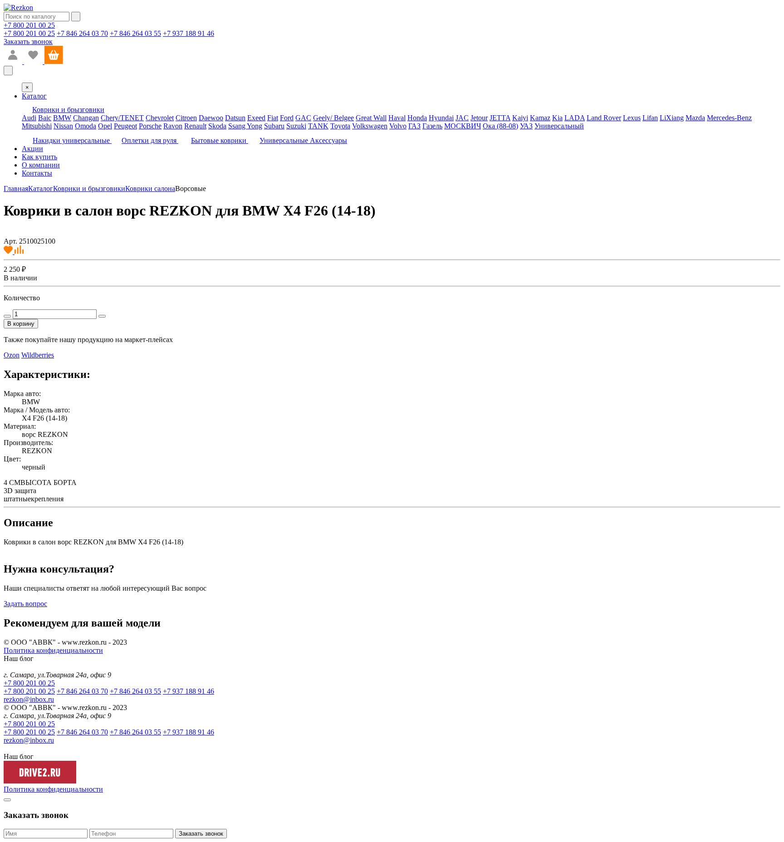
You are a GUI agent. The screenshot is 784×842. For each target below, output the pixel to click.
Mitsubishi (37, 126)
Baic (44, 118)
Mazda (695, 118)
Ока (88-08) (500, 126)
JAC (462, 118)
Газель (432, 126)
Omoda (85, 126)
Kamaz (540, 118)
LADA (574, 118)
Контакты (37, 173)
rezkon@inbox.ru (29, 699)
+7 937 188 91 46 (188, 33)
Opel (105, 126)
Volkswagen (369, 126)
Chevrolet (160, 118)
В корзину (20, 323)
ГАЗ (414, 126)
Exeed (256, 118)
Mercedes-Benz (729, 118)
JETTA (500, 118)
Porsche (150, 126)
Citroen (186, 118)
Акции (32, 148)
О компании (41, 165)
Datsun (235, 118)
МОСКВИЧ (462, 126)
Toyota (340, 126)
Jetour (479, 118)
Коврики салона (150, 188)
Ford (287, 118)
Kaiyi (520, 118)
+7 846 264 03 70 (82, 33)
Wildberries (37, 355)
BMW (62, 118)
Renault (195, 126)
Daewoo (211, 118)
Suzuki (296, 126)
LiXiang (672, 118)
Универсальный (559, 126)
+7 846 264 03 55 (135, 33)
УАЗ (526, 126)
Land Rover (604, 118)
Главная (16, 188)
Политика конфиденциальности (53, 650)
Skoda (217, 126)
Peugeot (125, 126)
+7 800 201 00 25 (29, 25)
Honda (417, 118)
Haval (397, 118)
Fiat (272, 118)
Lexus (632, 118)
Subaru (274, 126)
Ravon (172, 126)
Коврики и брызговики (89, 188)
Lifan (650, 118)
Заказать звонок (28, 41)
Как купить (39, 157)
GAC (303, 118)
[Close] (7, 799)
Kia (557, 118)
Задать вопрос (25, 603)
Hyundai (441, 118)
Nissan (63, 126)
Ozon (12, 355)
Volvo (398, 126)
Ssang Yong (245, 126)
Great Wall (371, 118)
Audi (29, 118)
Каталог (34, 96)
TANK (318, 126)
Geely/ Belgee (333, 118)
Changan (86, 118)
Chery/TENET (122, 118)
